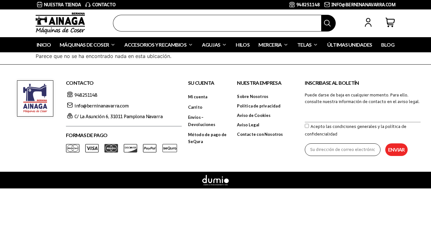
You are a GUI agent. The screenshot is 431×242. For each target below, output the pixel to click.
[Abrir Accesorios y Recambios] (190, 45)
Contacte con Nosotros (260, 134)
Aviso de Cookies (253, 115)
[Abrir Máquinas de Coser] (112, 45)
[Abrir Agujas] (224, 45)
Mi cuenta (198, 96)
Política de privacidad (258, 105)
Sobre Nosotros (252, 96)
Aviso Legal (248, 124)
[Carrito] (390, 22)
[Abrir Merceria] (285, 45)
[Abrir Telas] (315, 45)
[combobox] (217, 23)
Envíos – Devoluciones (201, 121)
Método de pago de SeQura (207, 138)
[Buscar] (328, 23)
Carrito (195, 107)
